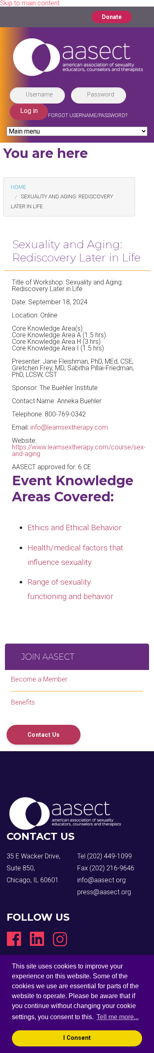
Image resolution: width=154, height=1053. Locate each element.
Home (18, 187)
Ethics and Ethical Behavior (75, 527)
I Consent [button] (77, 1037)
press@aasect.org (104, 892)
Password (100, 94)
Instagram (60, 938)
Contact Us (44, 734)
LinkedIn (37, 938)
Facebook (14, 938)
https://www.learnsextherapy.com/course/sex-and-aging (79, 450)
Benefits (23, 702)
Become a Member (39, 679)
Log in (29, 111)
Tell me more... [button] (118, 1016)
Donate (112, 17)
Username (39, 94)
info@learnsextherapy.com (69, 427)
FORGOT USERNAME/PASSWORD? (87, 115)
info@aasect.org (101, 880)
